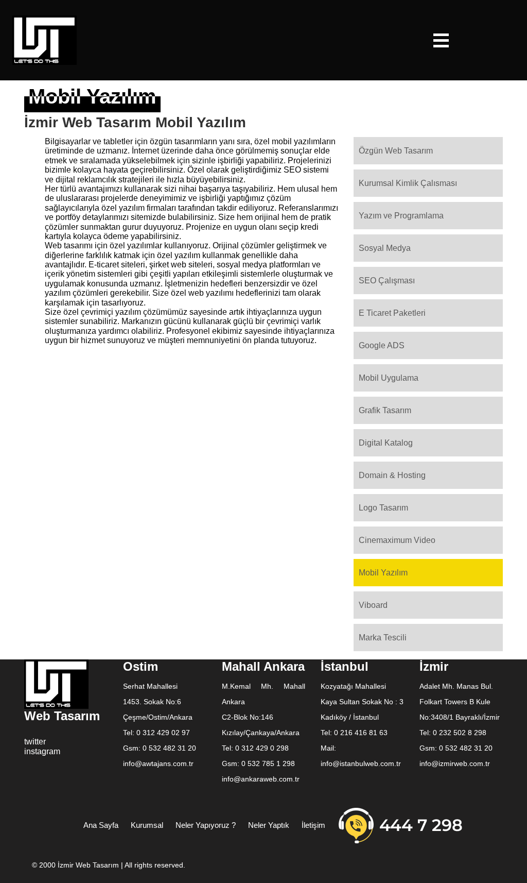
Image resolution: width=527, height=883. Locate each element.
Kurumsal (147, 825)
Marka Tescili (383, 637)
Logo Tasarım (383, 507)
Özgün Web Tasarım (396, 150)
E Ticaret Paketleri (392, 313)
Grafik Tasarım (385, 410)
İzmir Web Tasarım (89, 865)
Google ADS (382, 345)
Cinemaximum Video (397, 540)
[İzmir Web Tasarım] (56, 683)
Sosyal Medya (385, 248)
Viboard (373, 605)
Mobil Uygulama (388, 377)
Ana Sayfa (100, 825)
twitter (35, 741)
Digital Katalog (386, 442)
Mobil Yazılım (383, 572)
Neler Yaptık (268, 825)
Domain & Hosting (392, 475)
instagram (42, 751)
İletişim (313, 825)
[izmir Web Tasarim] (44, 39)
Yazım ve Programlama (401, 215)
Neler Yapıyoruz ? (205, 825)
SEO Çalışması (387, 280)
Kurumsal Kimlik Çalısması (408, 183)
